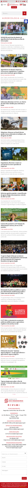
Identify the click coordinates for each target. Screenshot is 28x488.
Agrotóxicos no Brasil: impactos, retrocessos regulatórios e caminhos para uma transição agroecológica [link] (12, 71)
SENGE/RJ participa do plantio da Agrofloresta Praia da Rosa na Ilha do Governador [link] (12, 39)
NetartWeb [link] (22, 486)
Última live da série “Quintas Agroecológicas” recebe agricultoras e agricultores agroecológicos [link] (13, 352)
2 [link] (14, 394)
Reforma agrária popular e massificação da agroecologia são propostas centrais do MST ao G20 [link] (13, 195)
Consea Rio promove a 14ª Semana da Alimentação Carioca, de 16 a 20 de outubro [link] (12, 225)
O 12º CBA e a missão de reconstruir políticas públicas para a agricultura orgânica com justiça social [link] (12, 322)
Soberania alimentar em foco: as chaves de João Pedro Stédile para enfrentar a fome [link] (13, 103)
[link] (26, 21)
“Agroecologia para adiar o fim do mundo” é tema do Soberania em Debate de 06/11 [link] (13, 383)
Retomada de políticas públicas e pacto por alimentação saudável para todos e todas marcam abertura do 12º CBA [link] (13, 291)
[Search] (24, 13)
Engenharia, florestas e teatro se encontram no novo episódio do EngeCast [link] (11, 164)
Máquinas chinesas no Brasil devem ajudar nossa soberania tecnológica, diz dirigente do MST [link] (13, 134)
